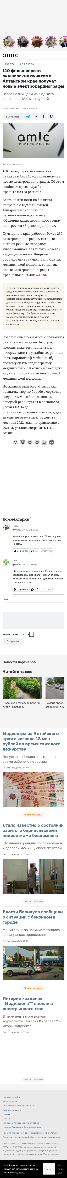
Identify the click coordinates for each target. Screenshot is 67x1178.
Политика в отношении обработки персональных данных (31, 1137)
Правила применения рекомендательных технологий (30, 1132)
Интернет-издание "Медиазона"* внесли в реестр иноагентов (28, 1003)
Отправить (13, 641)
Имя (6, 599)
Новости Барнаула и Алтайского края (22, 1127)
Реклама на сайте (12, 1110)
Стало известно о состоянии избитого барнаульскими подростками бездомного (33, 830)
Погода (6, 1114)
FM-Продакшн (10, 1101)
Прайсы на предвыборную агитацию (21, 1122)
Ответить (46, 550)
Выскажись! (13, 116)
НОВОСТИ (9, 64)
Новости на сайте (11, 1097)
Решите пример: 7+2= (16, 634)
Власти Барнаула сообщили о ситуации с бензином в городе (33, 917)
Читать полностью (33, 814)
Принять (49, 1168)
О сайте (6, 1118)
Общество (27, 64)
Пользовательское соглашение (18, 1105)
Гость (15, 525)
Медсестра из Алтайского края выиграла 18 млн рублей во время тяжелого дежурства (31, 741)
